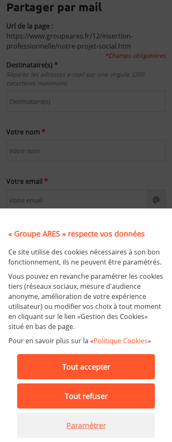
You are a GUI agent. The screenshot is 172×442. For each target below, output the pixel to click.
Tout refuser (86, 396)
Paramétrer (86, 425)
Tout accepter (86, 367)
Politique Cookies (121, 340)
